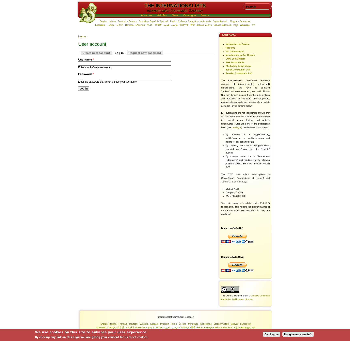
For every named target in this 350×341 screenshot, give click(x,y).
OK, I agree (272, 334)
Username (86, 59)
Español (154, 21)
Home (82, 36)
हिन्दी (192, 25)
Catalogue (189, 15)
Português (193, 21)
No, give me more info (298, 334)
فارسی (174, 25)
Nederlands (205, 21)
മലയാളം (245, 25)
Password (86, 74)
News (175, 15)
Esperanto (100, 25)
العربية (166, 25)
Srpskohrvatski (220, 21)
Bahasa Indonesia (222, 25)
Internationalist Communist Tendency (175, 11)
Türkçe (110, 25)
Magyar (234, 21)
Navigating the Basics (237, 44)
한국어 (150, 25)
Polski (173, 21)
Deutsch (133, 21)
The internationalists (175, 5)
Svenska (143, 21)
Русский (164, 21)
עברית (158, 25)
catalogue (236, 127)
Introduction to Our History (240, 55)
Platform (230, 48)
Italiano (112, 21)
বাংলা (253, 25)
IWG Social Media (235, 62)
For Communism (235, 51)
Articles (162, 15)
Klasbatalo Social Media (238, 66)
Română (129, 25)
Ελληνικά (140, 25)
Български (245, 21)
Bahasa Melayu (204, 25)
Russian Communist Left (239, 73)
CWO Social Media (235, 59)
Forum (205, 15)
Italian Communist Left (238, 69)
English (103, 21)
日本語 (119, 25)
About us (146, 15)
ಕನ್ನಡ (235, 25)
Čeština (182, 21)
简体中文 (184, 25)
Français (122, 21)
